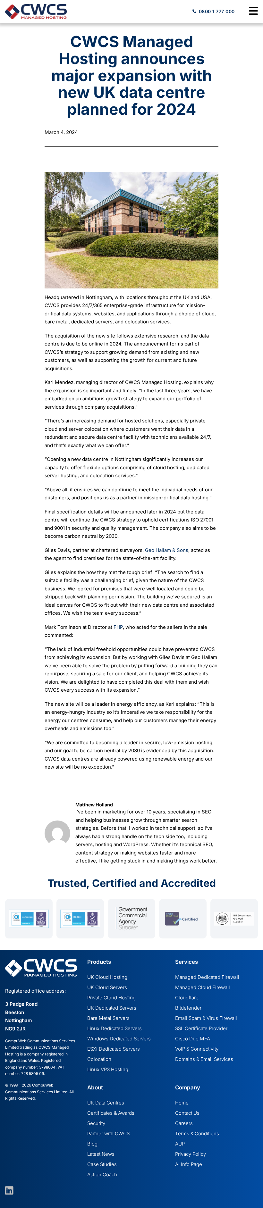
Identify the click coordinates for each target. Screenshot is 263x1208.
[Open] (253, 11)
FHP (118, 627)
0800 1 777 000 (217, 11)
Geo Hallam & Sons (166, 550)
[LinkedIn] (6, 1190)
